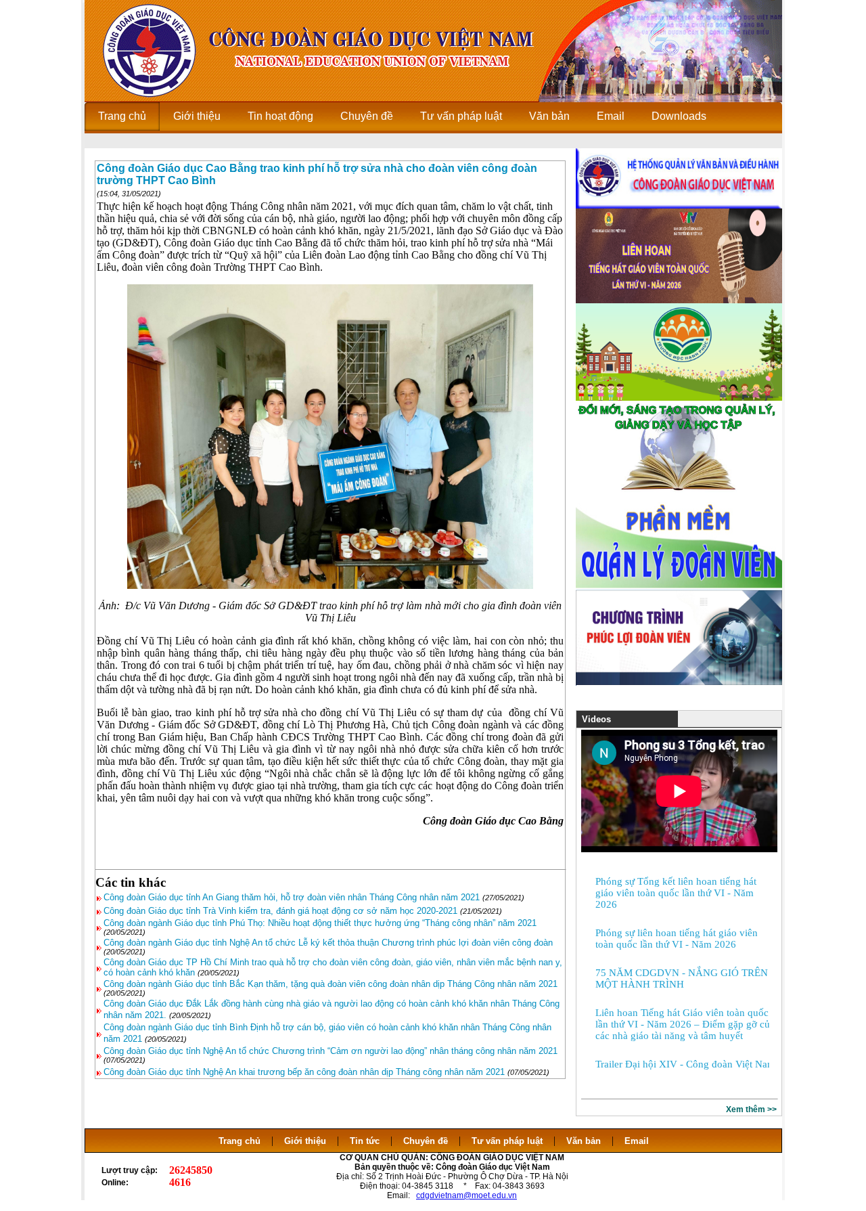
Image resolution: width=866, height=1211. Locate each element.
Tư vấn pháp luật (507, 1141)
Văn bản (584, 1141)
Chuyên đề (425, 1141)
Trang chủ (239, 1141)
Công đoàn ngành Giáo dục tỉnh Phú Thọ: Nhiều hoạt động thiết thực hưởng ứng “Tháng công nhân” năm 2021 (320, 923)
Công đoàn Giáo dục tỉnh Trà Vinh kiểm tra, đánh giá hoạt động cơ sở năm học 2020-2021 (280, 911)
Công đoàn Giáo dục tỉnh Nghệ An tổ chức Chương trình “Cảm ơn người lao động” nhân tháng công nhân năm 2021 (330, 1051)
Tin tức (365, 1141)
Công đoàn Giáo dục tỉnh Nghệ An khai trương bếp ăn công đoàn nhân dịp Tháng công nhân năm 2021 (304, 1072)
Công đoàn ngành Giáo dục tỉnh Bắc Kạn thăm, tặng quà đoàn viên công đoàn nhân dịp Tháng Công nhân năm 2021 (330, 984)
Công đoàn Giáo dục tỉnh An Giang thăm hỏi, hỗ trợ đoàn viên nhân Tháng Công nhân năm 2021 (292, 897)
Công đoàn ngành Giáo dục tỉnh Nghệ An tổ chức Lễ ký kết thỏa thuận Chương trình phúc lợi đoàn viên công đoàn (328, 943)
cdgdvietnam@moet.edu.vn (466, 1195)
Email (636, 1141)
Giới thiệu (305, 1141)
